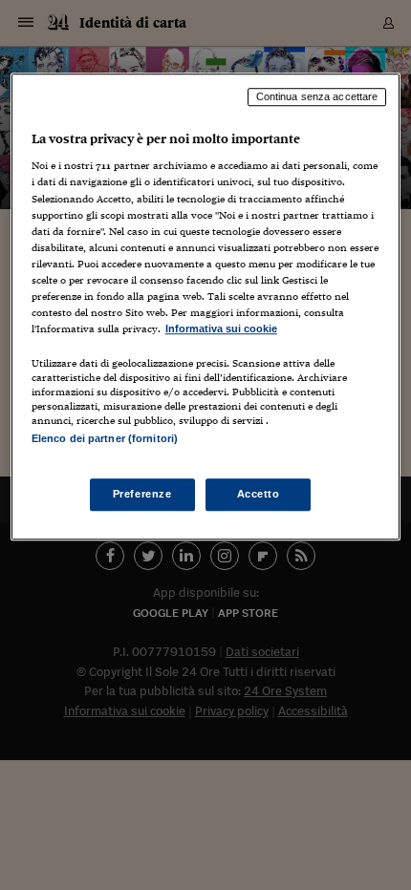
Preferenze (142, 494)
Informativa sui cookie (221, 328)
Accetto (258, 494)
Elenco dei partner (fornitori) (105, 438)
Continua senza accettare (317, 96)
